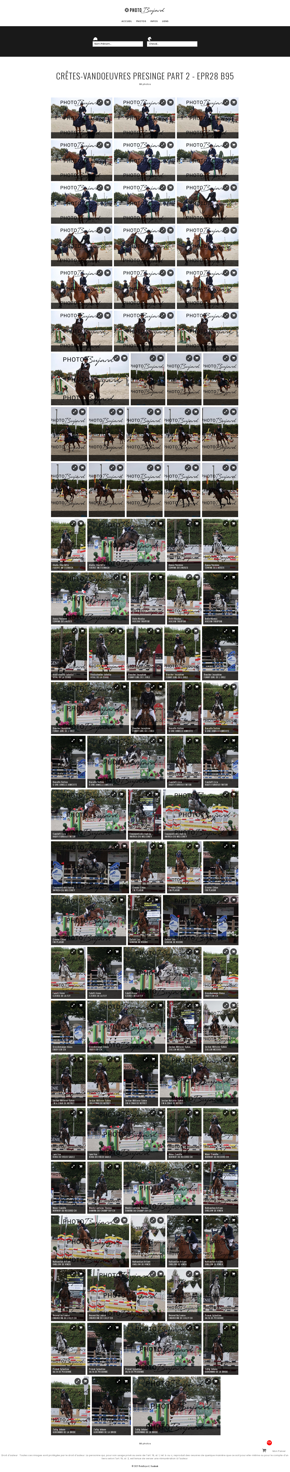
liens (165, 21)
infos (154, 21)
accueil (127, 21)
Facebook (154, 1466)
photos (141, 21)
